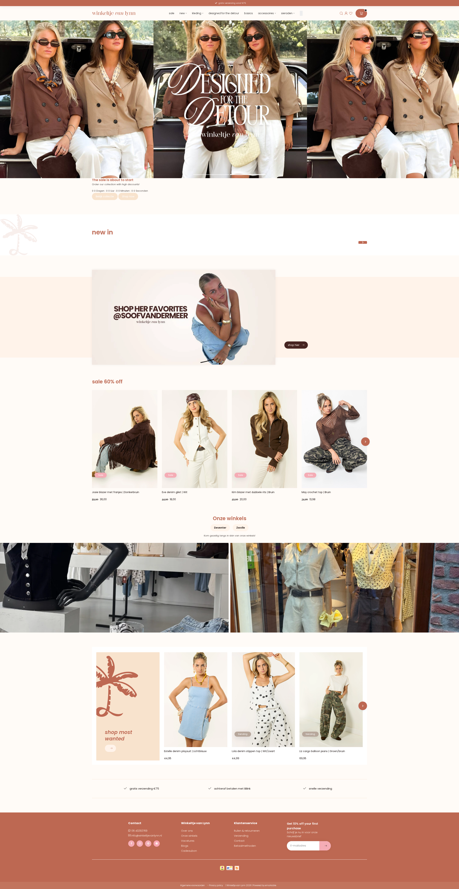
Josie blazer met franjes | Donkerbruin (115, 492)
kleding (196, 13)
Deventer (220, 527)
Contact (239, 841)
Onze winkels (189, 836)
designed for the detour (224, 13)
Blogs (184, 846)
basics (248, 13)
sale (171, 13)
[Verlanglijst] (350, 13)
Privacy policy (216, 885)
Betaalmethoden (245, 846)
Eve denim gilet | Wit (174, 492)
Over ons (187, 831)
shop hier (293, 345)
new (182, 13)
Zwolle (240, 527)
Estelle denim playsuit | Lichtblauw (185, 751)
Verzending (241, 836)
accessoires (266, 13)
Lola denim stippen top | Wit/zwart (253, 751)
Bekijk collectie (105, 196)
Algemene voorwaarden (192, 885)
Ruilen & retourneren (247, 831)
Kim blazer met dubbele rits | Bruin (253, 492)
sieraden (286, 13)
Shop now (128, 196)
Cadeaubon (189, 851)
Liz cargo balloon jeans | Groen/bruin (322, 751)
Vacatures (187, 841)
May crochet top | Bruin (316, 492)
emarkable (270, 885)
